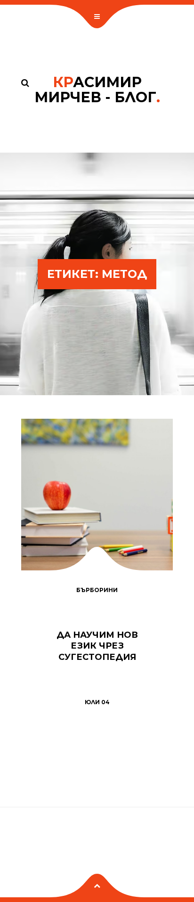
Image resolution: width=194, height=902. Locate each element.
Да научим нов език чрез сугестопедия (97, 646)
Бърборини (97, 589)
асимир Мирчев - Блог (97, 89)
